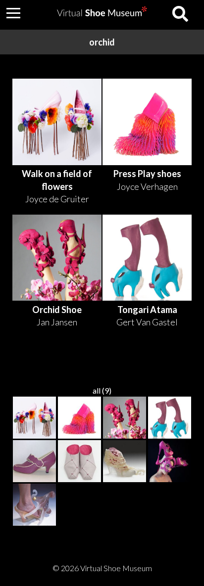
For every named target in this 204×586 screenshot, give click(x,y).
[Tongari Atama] (170, 418)
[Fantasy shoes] (125, 462)
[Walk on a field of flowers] (34, 418)
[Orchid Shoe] (125, 418)
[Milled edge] (34, 462)
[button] (13, 13)
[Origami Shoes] (80, 462)
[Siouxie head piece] (170, 462)
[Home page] (102, 13)
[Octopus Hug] (34, 505)
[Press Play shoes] (80, 418)
